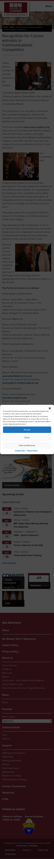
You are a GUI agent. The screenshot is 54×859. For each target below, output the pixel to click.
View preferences (27, 445)
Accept (27, 429)
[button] (49, 408)
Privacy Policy (32, 451)
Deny (27, 437)
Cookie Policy (20, 451)
